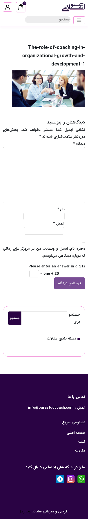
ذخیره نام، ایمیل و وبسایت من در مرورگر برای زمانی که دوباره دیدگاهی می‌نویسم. (44, 252)
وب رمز (25, 511)
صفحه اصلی (76, 433)
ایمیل (58, 223)
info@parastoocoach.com (51, 408)
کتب (81, 442)
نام (61, 209)
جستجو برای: (74, 318)
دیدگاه (79, 144)
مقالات (80, 450)
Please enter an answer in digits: (56, 266)
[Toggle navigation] (79, 20)
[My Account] (7, 7)
